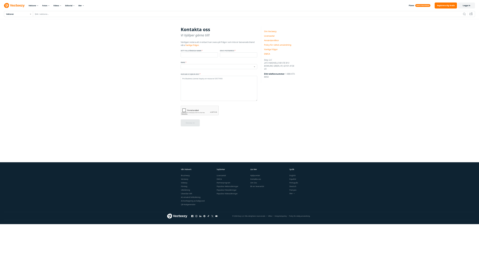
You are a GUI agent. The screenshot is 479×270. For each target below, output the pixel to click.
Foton (44, 5)
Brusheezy (185, 175)
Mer (80, 5)
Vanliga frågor (192, 45)
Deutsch (292, 186)
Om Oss (253, 183)
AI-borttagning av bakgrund (193, 201)
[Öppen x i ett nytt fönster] (212, 216)
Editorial (68, 5)
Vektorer (32, 5)
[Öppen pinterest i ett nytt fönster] (204, 216)
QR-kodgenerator (188, 204)
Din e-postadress (227, 51)
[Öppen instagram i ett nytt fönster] (196, 216)
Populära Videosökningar (227, 193)
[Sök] (464, 14)
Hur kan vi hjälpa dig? (190, 74)
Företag (184, 186)
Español (292, 179)
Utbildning (185, 190)
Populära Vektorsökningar (227, 186)
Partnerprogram (223, 183)
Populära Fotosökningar (227, 190)
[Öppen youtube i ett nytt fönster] (216, 216)
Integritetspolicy (281, 216)
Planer (411, 5)
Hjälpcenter (255, 175)
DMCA (267, 53)
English (292, 175)
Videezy (184, 183)
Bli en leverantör (257, 186)
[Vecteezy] (14, 5)
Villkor (270, 216)
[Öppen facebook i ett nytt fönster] (192, 216)
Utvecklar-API (186, 193)
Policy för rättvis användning (277, 45)
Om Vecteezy (270, 31)
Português (293, 183)
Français (292, 190)
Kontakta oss (255, 179)
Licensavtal (269, 35)
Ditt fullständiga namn (191, 51)
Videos (56, 5)
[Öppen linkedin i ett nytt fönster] (200, 216)
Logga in (466, 5)
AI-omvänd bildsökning (190, 197)
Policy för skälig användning (299, 216)
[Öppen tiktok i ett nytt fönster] (208, 216)
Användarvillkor (271, 40)
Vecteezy (184, 179)
